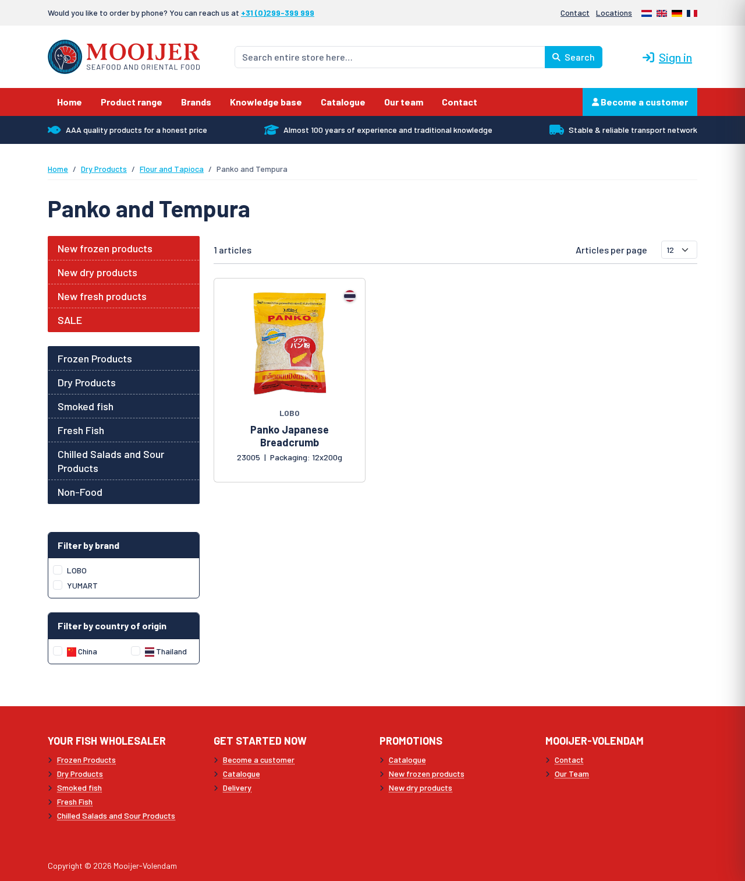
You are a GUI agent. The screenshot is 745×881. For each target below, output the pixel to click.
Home (58, 169)
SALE (70, 319)
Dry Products (104, 169)
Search (579, 56)
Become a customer (643, 101)
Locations (614, 12)
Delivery (237, 787)
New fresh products (102, 296)
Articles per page (611, 249)
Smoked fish (85, 406)
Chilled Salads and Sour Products (111, 460)
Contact (575, 12)
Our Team (572, 773)
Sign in (675, 57)
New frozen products (105, 248)
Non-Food (80, 491)
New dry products (97, 272)
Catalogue (241, 773)
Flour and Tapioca (172, 169)
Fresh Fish (81, 430)
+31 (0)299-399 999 (277, 12)
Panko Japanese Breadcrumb (289, 436)
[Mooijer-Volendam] (124, 55)
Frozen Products (95, 358)
